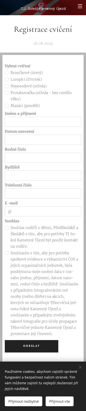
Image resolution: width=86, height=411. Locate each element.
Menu (80, 6)
